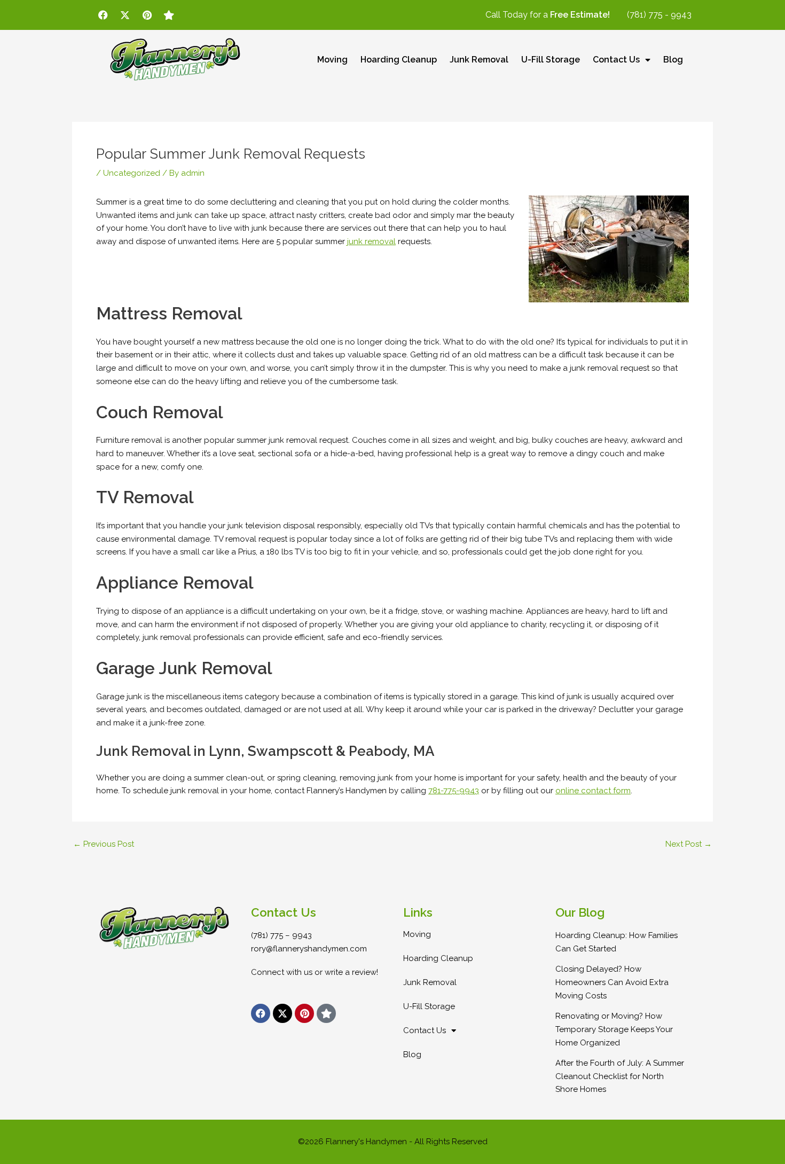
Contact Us (616, 59)
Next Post (688, 844)
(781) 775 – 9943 (281, 935)
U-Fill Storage (550, 59)
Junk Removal (479, 59)
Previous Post (103, 844)
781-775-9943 (453, 790)
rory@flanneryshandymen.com (309, 949)
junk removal (371, 241)
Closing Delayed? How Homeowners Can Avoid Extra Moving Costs (612, 982)
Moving (332, 59)
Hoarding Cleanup (398, 59)
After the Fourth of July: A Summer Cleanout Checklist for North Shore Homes (619, 1076)
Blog (673, 59)
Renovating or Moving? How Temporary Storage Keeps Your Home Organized (614, 1029)
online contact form (593, 790)
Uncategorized (131, 173)
